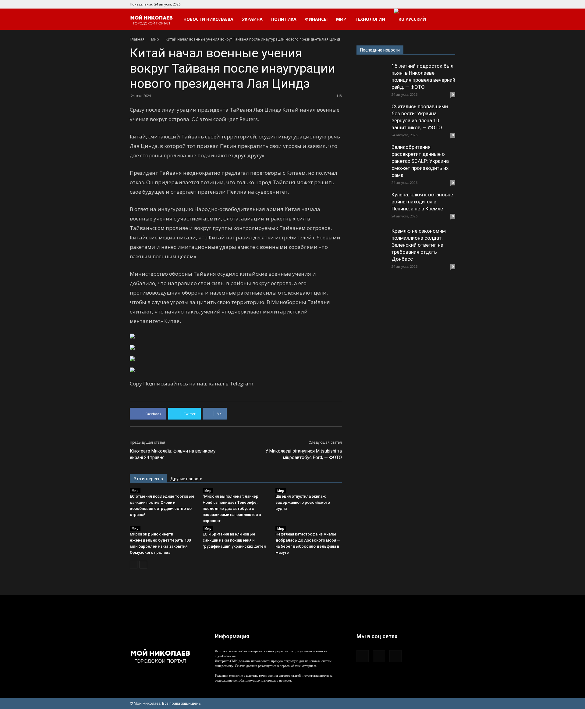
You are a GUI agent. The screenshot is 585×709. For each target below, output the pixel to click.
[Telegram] (440, 4)
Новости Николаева (208, 19)
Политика (283, 19)
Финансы (316, 19)
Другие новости (186, 478)
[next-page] (143, 564)
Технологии (370, 19)
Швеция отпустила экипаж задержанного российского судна (302, 502)
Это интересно (148, 478)
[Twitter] (450, 4)
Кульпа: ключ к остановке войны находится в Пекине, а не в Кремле (422, 202)
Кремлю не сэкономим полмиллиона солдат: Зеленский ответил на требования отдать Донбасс (419, 245)
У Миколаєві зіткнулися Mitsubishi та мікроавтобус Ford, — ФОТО (303, 454)
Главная (137, 39)
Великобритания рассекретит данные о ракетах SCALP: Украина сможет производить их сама (420, 161)
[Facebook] (430, 4)
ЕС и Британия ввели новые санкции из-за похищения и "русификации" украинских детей (234, 540)
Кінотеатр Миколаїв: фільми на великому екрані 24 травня (172, 454)
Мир (341, 19)
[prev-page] (133, 564)
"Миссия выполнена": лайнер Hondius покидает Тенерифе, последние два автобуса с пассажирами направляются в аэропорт (232, 508)
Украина (252, 19)
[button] (448, 20)
